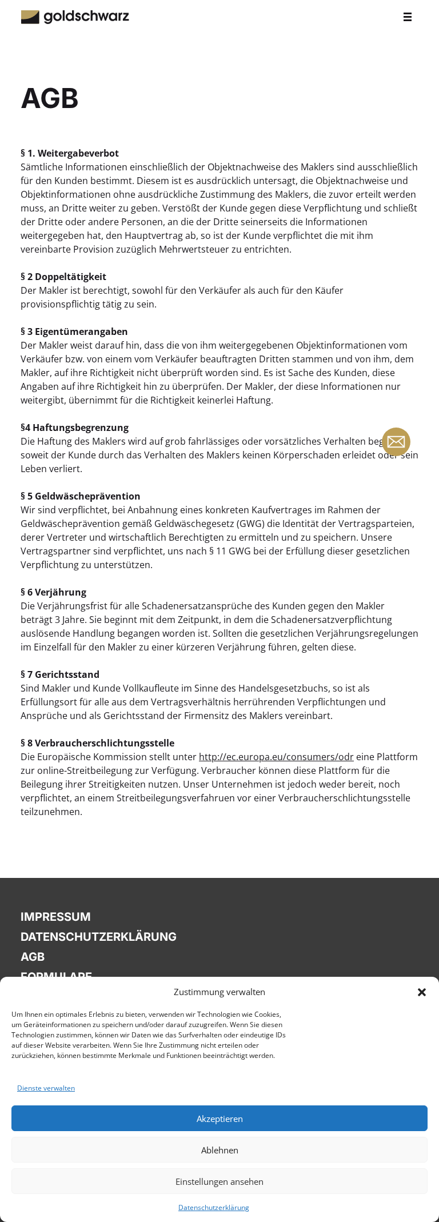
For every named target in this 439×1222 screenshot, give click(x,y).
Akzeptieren (220, 1118)
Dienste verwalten (46, 1088)
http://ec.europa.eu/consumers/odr (276, 756)
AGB (33, 957)
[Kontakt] (396, 442)
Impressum (56, 917)
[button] (422, 991)
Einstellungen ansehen (219, 1181)
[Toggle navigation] (407, 16)
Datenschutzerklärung (213, 1207)
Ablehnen (219, 1150)
